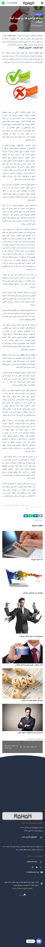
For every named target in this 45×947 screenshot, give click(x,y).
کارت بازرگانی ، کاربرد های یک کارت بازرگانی (29, 665)
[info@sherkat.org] (41, 872)
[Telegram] (37, 867)
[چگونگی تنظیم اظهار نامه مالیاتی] (22, 683)
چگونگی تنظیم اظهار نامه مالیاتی (32, 700)
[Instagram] (32, 867)
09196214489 (32, 862)
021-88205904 (29, 837)
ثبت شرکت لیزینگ (37, 559)
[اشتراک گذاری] (35, 515)
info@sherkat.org (32, 872)
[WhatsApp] (3, 3)
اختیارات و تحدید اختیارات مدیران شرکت (30, 733)
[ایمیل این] (40, 515)
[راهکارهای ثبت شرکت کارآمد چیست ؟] (22, 615)
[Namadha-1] (22, 895)
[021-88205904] (40, 837)
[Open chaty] (39, 941)
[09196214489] (40, 862)
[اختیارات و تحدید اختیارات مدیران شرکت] (22, 717)
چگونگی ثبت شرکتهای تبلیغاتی (33, 593)
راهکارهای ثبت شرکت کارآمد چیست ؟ (31, 636)
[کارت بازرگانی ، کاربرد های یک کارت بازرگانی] (22, 651)
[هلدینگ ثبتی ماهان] (28, 3)
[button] (42, 3)
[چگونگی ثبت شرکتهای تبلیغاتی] (22, 577)
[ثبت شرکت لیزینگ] (22, 544)
